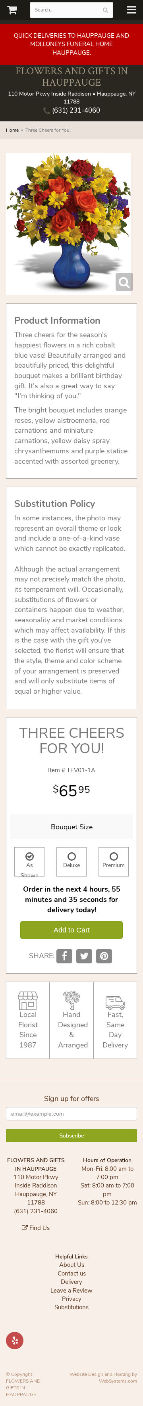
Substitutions (71, 1307)
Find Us (39, 1228)
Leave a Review (71, 1291)
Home (12, 130)
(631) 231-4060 (75, 110)
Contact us (72, 1273)
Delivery (71, 1282)
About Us (71, 1265)
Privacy (71, 1299)
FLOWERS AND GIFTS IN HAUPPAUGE (71, 76)
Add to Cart (72, 930)
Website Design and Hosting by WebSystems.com (103, 1377)
